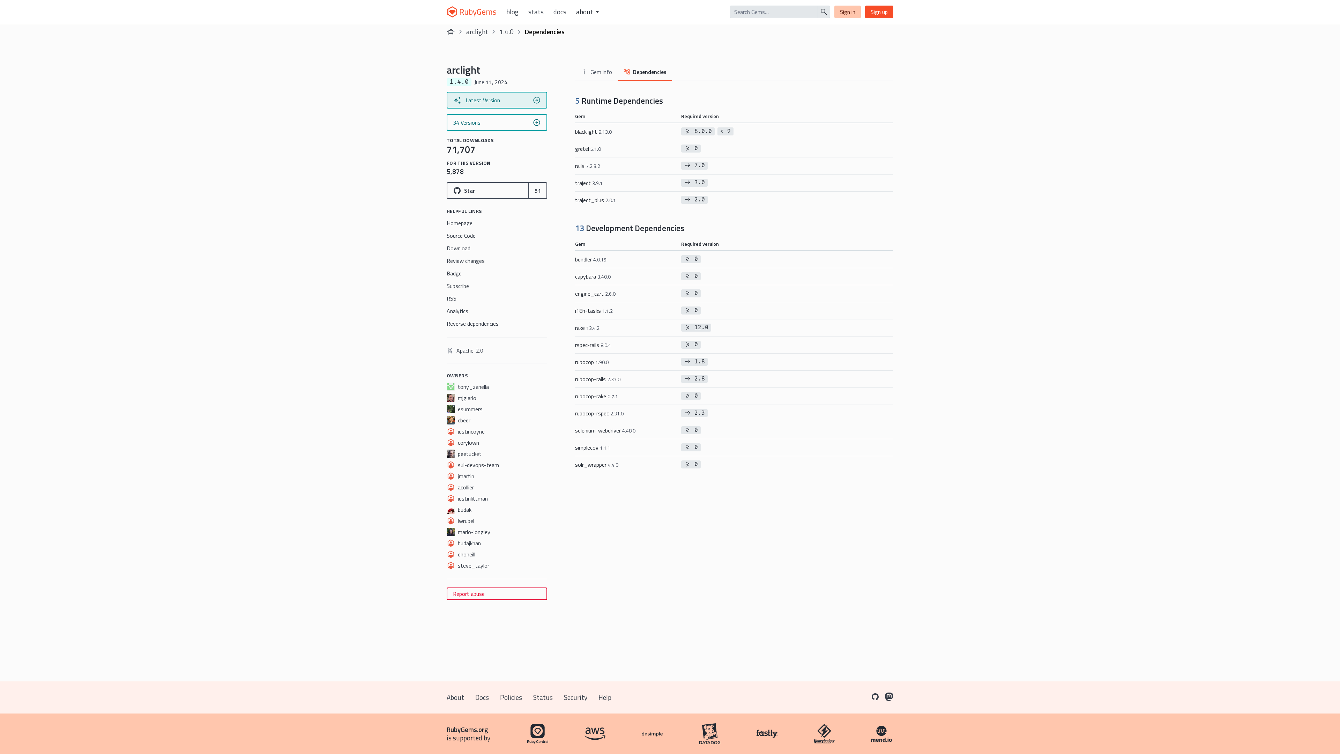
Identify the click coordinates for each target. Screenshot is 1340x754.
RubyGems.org (467, 729)
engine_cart (595, 293)
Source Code (461, 235)
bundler (590, 259)
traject (589, 183)
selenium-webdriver (605, 430)
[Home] (450, 31)
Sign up (879, 12)
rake (587, 328)
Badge (454, 273)
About (455, 697)
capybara (593, 276)
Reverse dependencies (473, 323)
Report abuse (469, 594)
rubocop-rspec (599, 413)
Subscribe (458, 286)
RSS (451, 298)
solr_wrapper (596, 464)
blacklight (593, 131)
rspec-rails (593, 345)
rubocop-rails (597, 379)
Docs (559, 12)
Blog (512, 12)
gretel (588, 149)
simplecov (592, 447)
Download (458, 248)
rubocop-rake (596, 396)
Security (575, 697)
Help (604, 697)
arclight (477, 32)
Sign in (847, 12)
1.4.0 (506, 32)
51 (538, 190)
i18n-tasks (594, 310)
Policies (511, 697)
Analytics (457, 311)
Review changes (466, 261)
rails (587, 166)
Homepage (459, 223)
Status (543, 697)
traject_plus (595, 200)
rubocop (592, 362)
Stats (536, 12)
